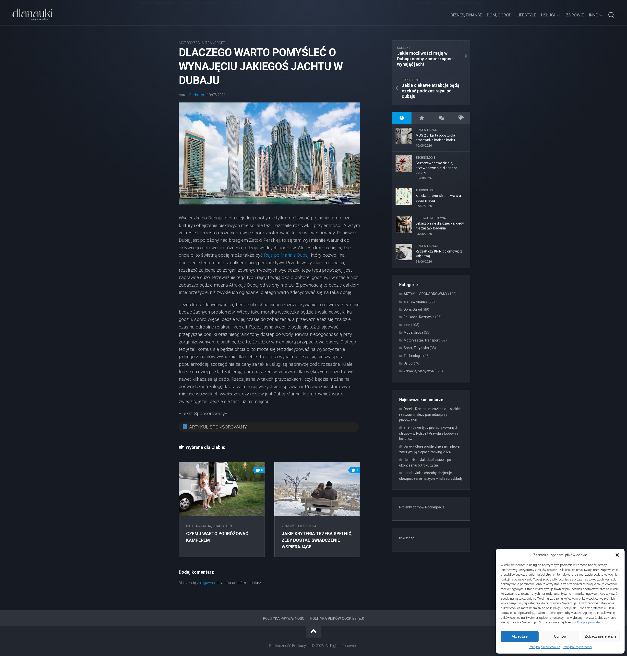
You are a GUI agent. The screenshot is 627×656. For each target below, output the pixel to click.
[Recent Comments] (441, 118)
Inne (593, 15)
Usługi (548, 15)
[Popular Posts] (421, 118)
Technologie (425, 157)
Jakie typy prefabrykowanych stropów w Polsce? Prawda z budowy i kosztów (428, 433)
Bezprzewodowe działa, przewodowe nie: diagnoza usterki (436, 168)
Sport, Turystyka (416, 348)
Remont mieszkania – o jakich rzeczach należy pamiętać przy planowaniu (430, 414)
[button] (617, 555)
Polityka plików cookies (544, 647)
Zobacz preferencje (600, 636)
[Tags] (460, 118)
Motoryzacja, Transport (202, 43)
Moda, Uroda (413, 332)
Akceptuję (520, 636)
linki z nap (406, 538)
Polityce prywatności (591, 622)
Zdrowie (575, 15)
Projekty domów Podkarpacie (422, 507)
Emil (407, 427)
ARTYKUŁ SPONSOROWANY (425, 294)
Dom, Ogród (499, 15)
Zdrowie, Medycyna (299, 526)
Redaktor (196, 95)
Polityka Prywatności (577, 647)
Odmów (560, 636)
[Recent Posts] (401, 118)
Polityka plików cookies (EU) (337, 618)
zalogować (206, 582)
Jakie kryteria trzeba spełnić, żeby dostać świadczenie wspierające (317, 540)
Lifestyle (526, 15)
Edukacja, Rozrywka (419, 317)
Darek (408, 409)
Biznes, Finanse (466, 15)
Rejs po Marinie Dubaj (286, 255)
